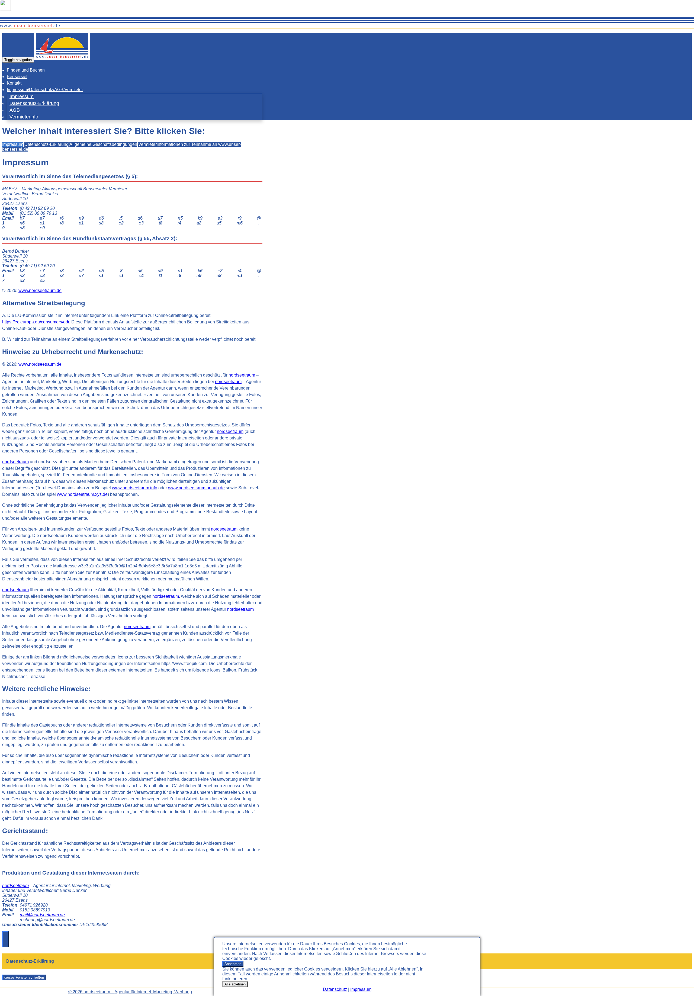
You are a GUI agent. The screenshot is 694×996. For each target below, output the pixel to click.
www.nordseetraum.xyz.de (82, 494)
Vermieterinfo (23, 117)
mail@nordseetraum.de (42, 915)
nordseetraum (242, 375)
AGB (14, 110)
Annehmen (232, 964)
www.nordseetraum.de (40, 290)
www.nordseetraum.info (134, 488)
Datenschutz (335, 989)
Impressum (360, 989)
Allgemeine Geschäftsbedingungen (103, 144)
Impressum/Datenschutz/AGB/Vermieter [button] (45, 89)
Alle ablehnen (235, 984)
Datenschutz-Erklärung (34, 103)
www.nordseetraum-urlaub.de (196, 488)
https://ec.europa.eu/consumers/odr (35, 322)
